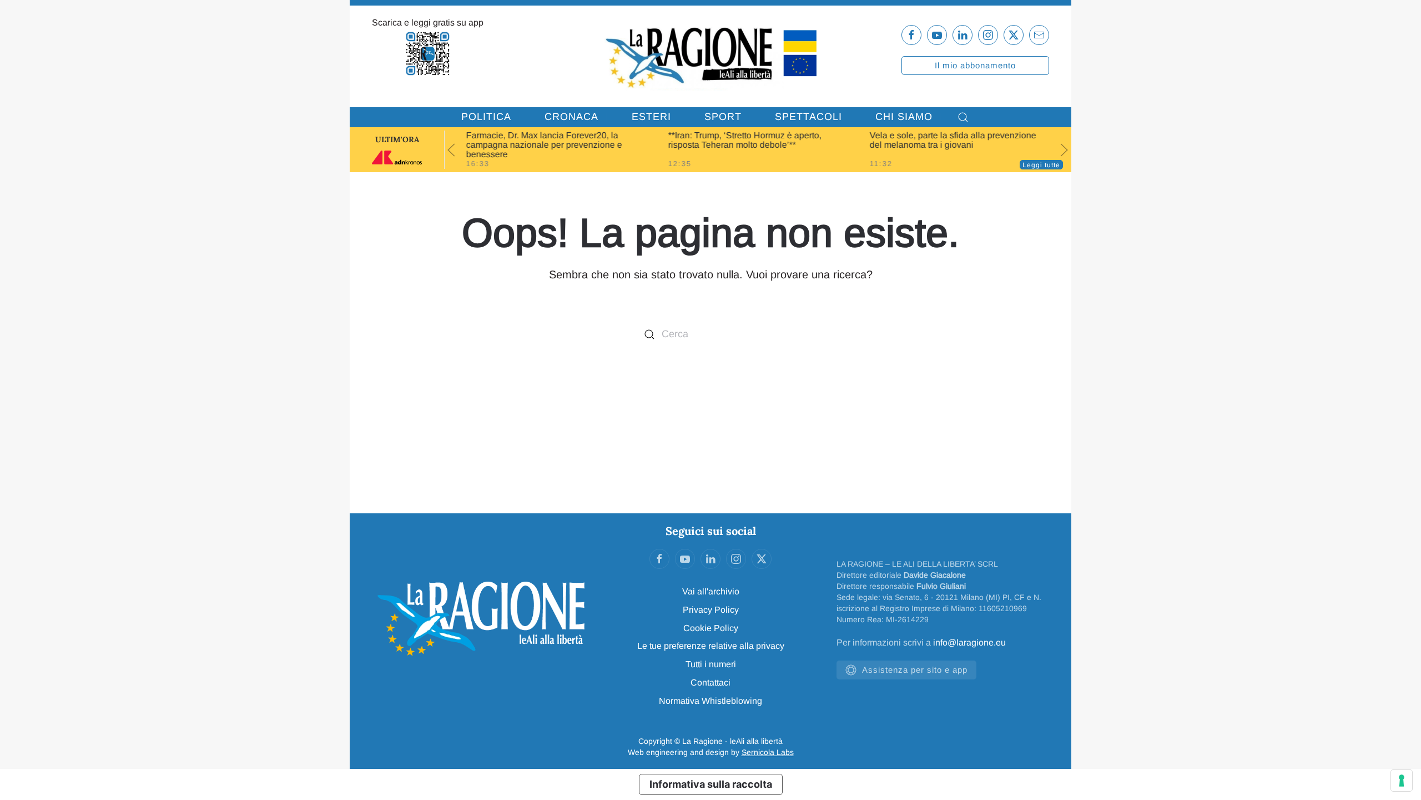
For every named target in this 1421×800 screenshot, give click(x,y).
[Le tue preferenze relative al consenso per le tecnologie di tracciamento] (1401, 780)
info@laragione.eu (969, 642)
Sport (723, 116)
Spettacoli (808, 116)
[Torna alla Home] (710, 56)
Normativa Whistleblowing (710, 701)
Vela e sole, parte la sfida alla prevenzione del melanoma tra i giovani (953, 140)
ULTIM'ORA (397, 139)
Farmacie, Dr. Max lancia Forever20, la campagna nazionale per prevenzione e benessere (544, 145)
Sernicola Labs (768, 752)
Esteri (651, 116)
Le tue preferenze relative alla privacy (710, 646)
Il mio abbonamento (975, 65)
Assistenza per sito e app (915, 669)
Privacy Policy (711, 609)
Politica (486, 116)
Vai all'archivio (710, 591)
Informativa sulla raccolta (710, 784)
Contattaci (710, 682)
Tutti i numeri (711, 664)
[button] (963, 117)
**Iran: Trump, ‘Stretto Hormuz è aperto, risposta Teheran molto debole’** (744, 140)
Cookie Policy (710, 628)
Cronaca (571, 116)
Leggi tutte (1041, 165)
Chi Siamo (904, 116)
